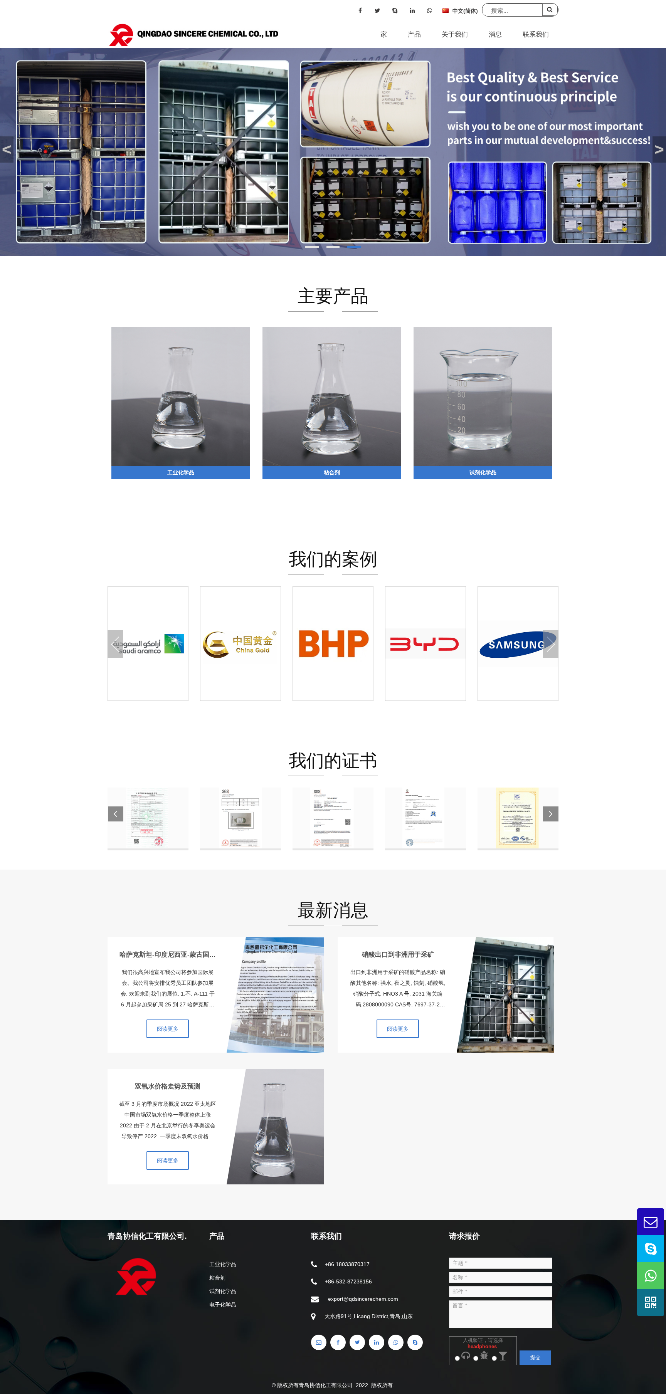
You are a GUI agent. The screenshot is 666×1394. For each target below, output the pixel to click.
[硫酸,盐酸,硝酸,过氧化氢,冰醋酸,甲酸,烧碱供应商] (195, 35)
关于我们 (455, 34)
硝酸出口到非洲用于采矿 (398, 954)
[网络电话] (394, 10)
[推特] (377, 10)
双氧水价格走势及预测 (167, 1086)
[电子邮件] (318, 1342)
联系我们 (536, 34)
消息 (495, 34)
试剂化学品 (222, 1291)
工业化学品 (222, 1264)
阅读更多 (167, 1029)
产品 (414, 34)
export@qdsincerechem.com (363, 1299)
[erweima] (650, 1302)
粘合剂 (217, 1278)
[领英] (412, 10)
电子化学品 (222, 1305)
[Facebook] (360, 10)
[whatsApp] (429, 10)
